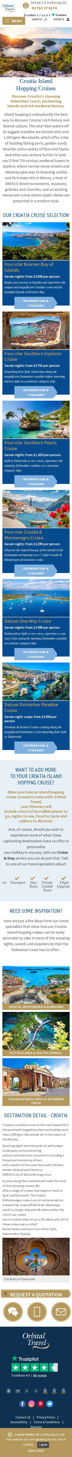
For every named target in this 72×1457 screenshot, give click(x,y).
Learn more (36, 1450)
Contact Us (23, 1417)
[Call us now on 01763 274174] (37, 1312)
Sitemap (36, 1427)
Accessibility (19, 1422)
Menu (16, 20)
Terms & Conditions (46, 1422)
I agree (43, 1444)
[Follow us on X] (49, 1403)
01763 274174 (44, 8)
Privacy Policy (46, 1417)
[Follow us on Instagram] (31, 1403)
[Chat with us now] (13, 1312)
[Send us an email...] (61, 1312)
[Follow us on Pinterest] (40, 1403)
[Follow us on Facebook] (22, 1403)
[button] (4, 1260)
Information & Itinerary (36, 303)
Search (37, 19)
